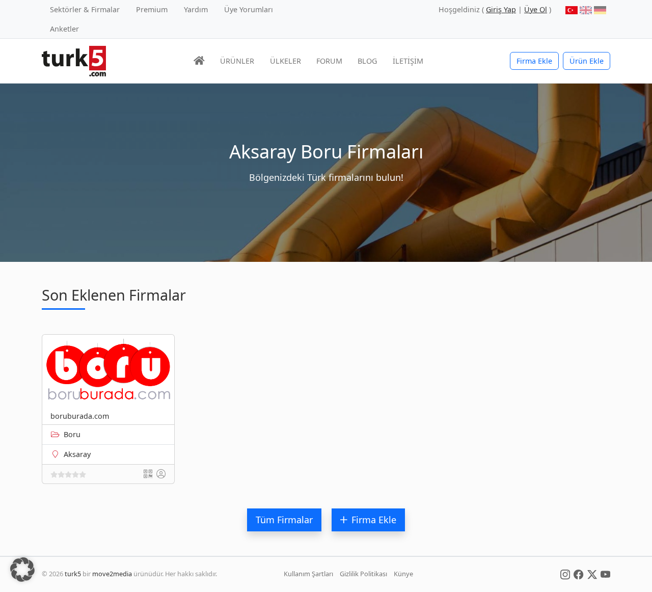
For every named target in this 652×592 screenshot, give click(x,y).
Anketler (64, 29)
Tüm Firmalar (284, 520)
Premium (152, 9)
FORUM (329, 61)
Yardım (196, 9)
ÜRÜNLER (237, 61)
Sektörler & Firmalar (85, 9)
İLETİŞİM (408, 61)
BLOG (367, 61)
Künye (403, 573)
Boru (72, 434)
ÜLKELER (285, 61)
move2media (112, 573)
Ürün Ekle (586, 61)
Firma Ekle (534, 61)
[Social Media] (565, 573)
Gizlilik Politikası (363, 573)
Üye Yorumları (248, 9)
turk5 (73, 573)
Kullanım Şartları (308, 573)
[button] (22, 569)
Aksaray (77, 454)
